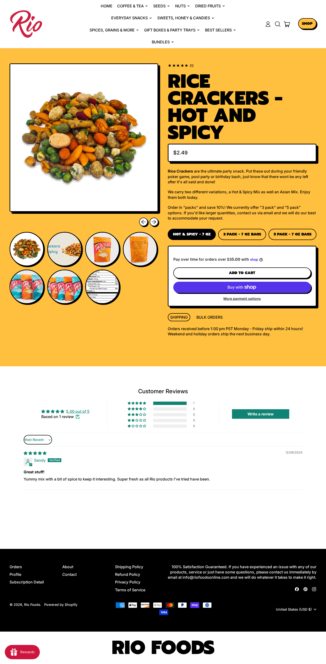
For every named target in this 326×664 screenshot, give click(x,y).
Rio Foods (32, 605)
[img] (35, 453)
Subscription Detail (27, 582)
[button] (277, 24)
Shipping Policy (129, 566)
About (67, 566)
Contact (69, 574)
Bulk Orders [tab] (209, 317)
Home (106, 6)
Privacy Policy (127, 582)
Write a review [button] (260, 414)
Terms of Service (130, 589)
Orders (16, 566)
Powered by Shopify (60, 605)
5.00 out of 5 (77, 411)
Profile (15, 574)
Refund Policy (127, 574)
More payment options (242, 298)
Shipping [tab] (179, 317)
